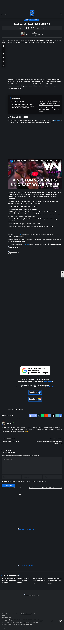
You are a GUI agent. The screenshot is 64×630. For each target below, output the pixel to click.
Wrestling (19, 234)
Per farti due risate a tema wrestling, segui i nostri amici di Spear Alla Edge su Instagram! (49, 109)
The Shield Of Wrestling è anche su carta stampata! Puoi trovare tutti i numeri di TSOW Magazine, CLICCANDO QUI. (23, 106)
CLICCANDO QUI (19, 236)
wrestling (57, 120)
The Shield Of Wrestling (7, 622)
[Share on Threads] (53, 415)
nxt (15, 409)
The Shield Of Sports (26, 614)
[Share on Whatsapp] (3, 50)
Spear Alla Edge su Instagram (52, 244)
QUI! (37, 42)
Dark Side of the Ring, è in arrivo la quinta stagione (23, 580)
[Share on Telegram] (3, 57)
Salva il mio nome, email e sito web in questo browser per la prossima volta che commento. (25, 481)
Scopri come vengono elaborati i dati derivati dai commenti (45, 488)
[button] (3, 14)
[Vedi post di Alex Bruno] (23, 33)
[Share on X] (29, 28)
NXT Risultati (19, 409)
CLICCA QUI (21, 241)
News (31, 19)
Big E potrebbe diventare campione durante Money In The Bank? (9, 580)
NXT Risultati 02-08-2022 (17, 101)
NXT (27, 19)
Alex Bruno (34, 32)
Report (36, 19)
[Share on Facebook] (26, 28)
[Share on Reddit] (3, 53)
